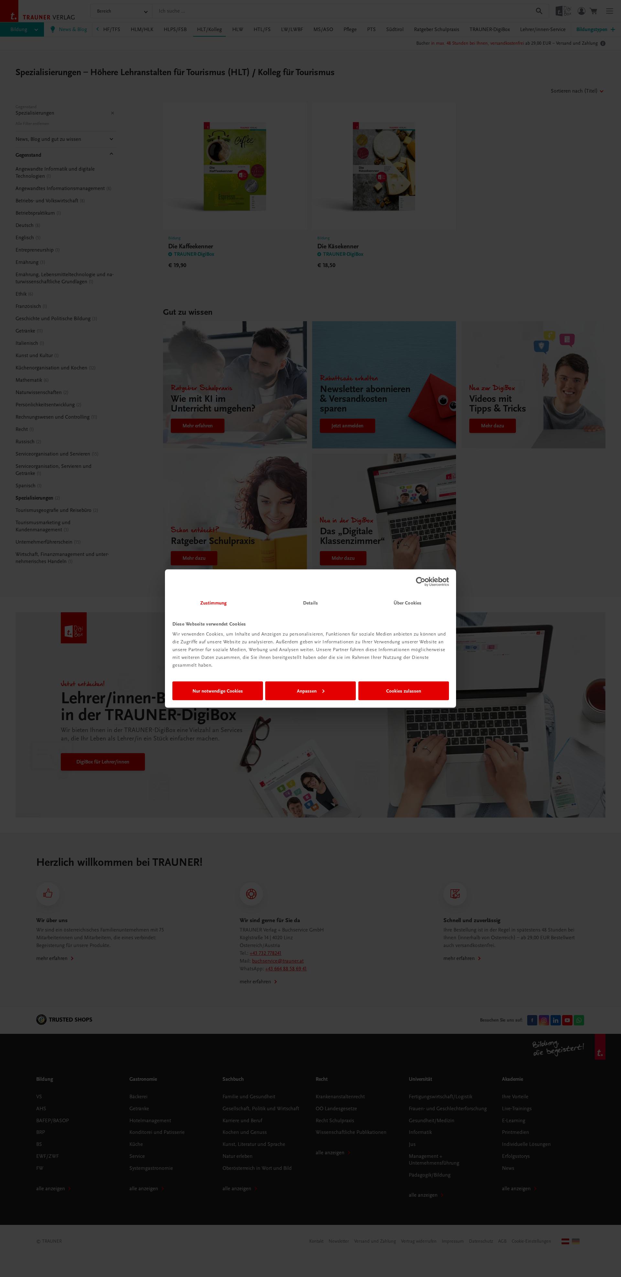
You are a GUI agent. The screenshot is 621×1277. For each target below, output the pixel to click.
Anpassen (307, 691)
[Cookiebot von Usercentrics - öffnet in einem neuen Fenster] (420, 581)
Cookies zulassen (403, 691)
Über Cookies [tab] (407, 603)
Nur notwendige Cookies (217, 691)
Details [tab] (310, 603)
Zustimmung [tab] (213, 603)
